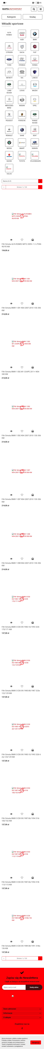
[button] (22, 1009)
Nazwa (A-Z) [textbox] (7, 181)
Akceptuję (35, 1042)
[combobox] (22, 181)
